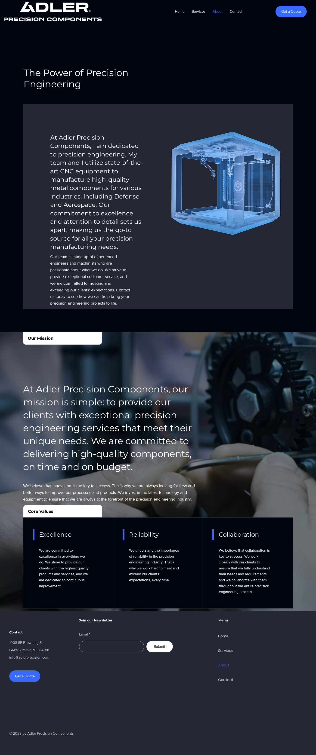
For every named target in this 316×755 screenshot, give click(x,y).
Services (225, 650)
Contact (225, 679)
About (223, 665)
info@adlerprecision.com (29, 657)
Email (83, 634)
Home (223, 636)
